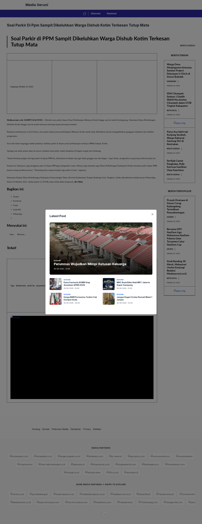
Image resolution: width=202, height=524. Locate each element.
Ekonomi (57, 260)
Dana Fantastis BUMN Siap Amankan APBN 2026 (77, 283)
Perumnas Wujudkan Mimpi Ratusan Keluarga (90, 264)
